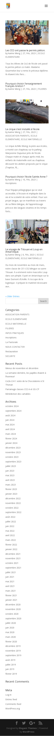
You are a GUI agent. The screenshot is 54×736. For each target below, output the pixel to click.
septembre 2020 (13, 618)
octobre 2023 (11, 457)
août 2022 (10, 516)
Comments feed (13, 704)
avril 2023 (10, 480)
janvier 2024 (11, 443)
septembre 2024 (13, 410)
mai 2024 (9, 424)
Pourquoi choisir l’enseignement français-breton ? (23, 85)
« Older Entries (12, 296)
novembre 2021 (13, 558)
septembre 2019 (13, 655)
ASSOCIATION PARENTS (17, 135)
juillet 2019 (10, 664)
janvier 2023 (11, 493)
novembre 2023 (13, 452)
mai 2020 (9, 632)
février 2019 (11, 673)
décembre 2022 (13, 498)
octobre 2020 (11, 613)
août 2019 (10, 660)
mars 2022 (10, 540)
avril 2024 (10, 429)
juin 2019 (9, 669)
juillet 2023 (10, 466)
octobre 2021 (11, 563)
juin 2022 (9, 526)
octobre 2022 (11, 507)
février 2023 (11, 489)
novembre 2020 (13, 609)
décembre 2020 (13, 604)
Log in (8, 694)
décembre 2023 (13, 447)
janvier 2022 (11, 549)
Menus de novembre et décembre (21, 368)
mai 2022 (9, 530)
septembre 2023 (13, 461)
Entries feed (11, 699)
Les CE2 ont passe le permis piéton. (25, 50)
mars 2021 (10, 590)
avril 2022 (10, 535)
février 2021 (11, 595)
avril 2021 (10, 586)
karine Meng (14, 53)
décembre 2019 (13, 646)
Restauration (11, 351)
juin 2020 (9, 627)
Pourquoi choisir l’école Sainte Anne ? (26, 176)
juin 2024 (9, 419)
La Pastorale (11, 342)
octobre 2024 (11, 406)
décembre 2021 (13, 553)
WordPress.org (12, 708)
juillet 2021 (10, 572)
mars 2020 (10, 636)
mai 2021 (9, 581)
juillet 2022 (10, 521)
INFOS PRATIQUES (14, 333)
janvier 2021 (11, 599)
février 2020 (11, 641)
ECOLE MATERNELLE (31, 139)
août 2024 (10, 415)
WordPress (28, 731)
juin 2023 (9, 470)
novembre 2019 (13, 650)
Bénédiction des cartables (17, 393)
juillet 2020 (10, 623)
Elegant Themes (28, 728)
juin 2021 (9, 576)
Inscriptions (10, 183)
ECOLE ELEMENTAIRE (16, 319)
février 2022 (11, 544)
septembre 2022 (13, 512)
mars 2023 (10, 484)
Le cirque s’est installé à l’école (22, 129)
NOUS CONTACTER (15, 346)
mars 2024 (10, 433)
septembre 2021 (13, 567)
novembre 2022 (13, 503)
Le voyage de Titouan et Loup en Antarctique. (23, 250)
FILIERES (42, 89)
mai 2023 (9, 475)
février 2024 (11, 438)
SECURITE (10, 356)
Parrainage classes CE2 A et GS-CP (22, 389)
